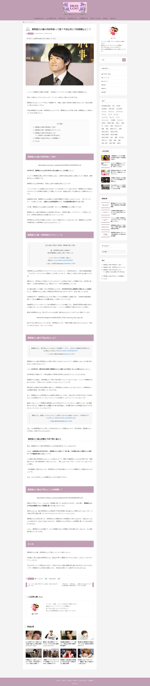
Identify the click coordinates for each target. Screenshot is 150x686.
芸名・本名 (104, 143)
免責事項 (91, 680)
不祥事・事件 (110, 123)
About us (75, 680)
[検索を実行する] (124, 60)
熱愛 (116, 137)
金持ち (119, 143)
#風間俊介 (83, 415)
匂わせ (106, 126)
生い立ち (121, 137)
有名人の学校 (105, 134)
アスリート (111, 111)
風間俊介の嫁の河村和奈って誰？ (45, 127)
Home (58, 680)
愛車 (120, 128)
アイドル (104, 111)
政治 (104, 85)
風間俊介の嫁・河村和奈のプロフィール (47, 130)
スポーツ (105, 81)
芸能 (104, 92)
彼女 (107, 128)
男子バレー (104, 140)
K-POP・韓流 (107, 74)
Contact (64, 680)
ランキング (120, 120)
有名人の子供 (52, 578)
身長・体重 (112, 143)
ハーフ (117, 117)
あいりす (35, 614)
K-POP (118, 106)
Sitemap (69, 680)
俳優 (46, 578)
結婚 (59, 578)
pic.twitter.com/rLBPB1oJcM (66, 418)
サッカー (116, 114)
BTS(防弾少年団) (106, 106)
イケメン (104, 114)
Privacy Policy (83, 680)
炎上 (112, 137)
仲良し (117, 123)
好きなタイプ (118, 126)
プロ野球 (113, 120)
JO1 (113, 106)
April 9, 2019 (68, 421)
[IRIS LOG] (75, 7)
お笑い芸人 (111, 108)
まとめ (37, 141)
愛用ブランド (113, 128)
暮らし (105, 88)
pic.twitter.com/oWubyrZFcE (69, 351)
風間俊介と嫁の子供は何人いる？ (45, 133)
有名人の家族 (114, 134)
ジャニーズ (30, 33)
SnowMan (104, 108)
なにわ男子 (119, 108)
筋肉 (110, 140)
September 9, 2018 (69, 263)
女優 (111, 126)
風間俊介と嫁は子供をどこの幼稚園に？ (47, 138)
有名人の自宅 (105, 137)
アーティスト (119, 111)
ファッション (105, 120)
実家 (103, 128)
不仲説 (103, 123)
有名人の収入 (105, 131)
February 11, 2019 (68, 354)
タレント (111, 117)
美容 (119, 140)
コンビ (110, 114)
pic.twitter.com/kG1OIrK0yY (64, 260)
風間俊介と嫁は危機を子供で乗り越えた (49, 135)
